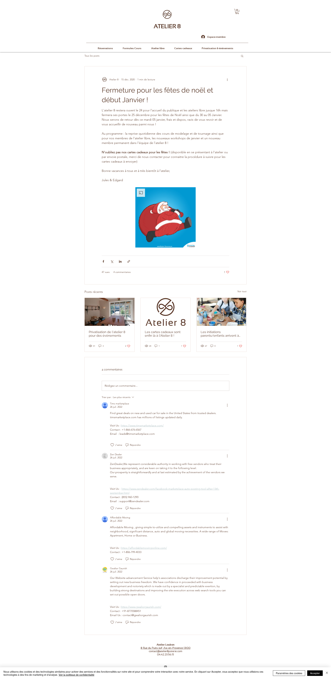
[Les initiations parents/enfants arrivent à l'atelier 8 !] (221, 312)
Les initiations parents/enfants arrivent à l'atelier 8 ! (220, 333)
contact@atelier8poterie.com (165, 651)
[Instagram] (165, 667)
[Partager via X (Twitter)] (111, 261)
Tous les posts (91, 55)
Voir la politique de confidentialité (76, 674)
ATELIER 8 (167, 26)
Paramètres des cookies (289, 673)
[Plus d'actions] (227, 79)
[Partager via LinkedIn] (120, 261)
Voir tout (242, 291)
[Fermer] (327, 673)
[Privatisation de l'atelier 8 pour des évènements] (109, 312)
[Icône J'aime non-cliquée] (112, 445)
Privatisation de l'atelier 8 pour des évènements (107, 333)
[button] (237, 11)
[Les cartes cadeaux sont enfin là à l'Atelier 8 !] (165, 312)
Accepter (315, 673)
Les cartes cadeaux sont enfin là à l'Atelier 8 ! (162, 333)
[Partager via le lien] (128, 261)
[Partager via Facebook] (103, 261)
